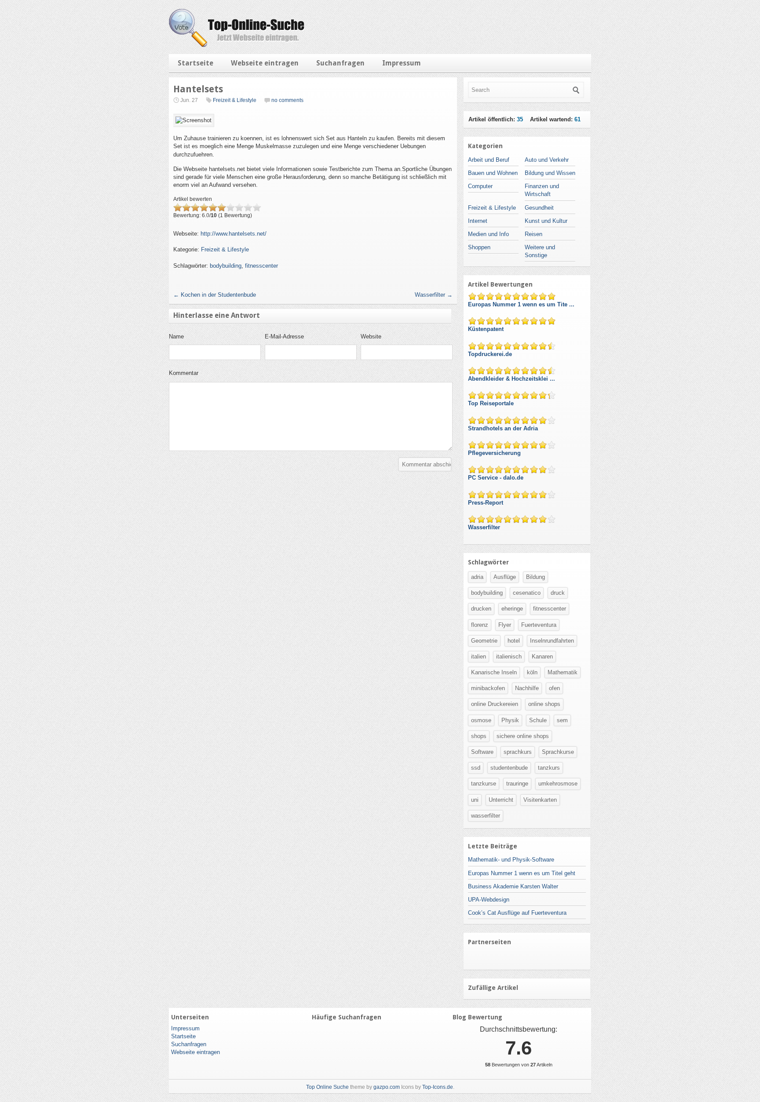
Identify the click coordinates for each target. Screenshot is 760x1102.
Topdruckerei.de (491, 354)
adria (477, 577)
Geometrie (484, 640)
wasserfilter (485, 815)
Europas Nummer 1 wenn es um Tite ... (522, 304)
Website (371, 336)
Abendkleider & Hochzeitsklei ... (512, 378)
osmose (481, 720)
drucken (481, 608)
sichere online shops (523, 736)
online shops (544, 704)
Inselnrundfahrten (552, 640)
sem (562, 720)
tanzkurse (483, 783)
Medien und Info (488, 234)
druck (558, 592)
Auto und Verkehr (547, 159)
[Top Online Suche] (237, 45)
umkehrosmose (557, 783)
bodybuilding (225, 265)
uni (475, 799)
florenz (479, 625)
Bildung (535, 577)
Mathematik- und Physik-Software (511, 859)
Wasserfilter (434, 294)
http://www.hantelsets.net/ (234, 233)
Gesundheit (539, 207)
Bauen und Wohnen (493, 173)
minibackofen (488, 688)
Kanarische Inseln (494, 672)
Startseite (195, 63)
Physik (510, 720)
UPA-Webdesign (488, 899)
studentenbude (509, 767)
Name (176, 336)
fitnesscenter (261, 265)
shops (478, 736)
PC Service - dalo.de (496, 477)
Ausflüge (504, 577)
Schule (538, 720)
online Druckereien (494, 704)
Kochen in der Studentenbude (214, 294)
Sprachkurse (558, 752)
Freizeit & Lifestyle (234, 100)
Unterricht (501, 799)
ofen (554, 688)
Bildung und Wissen (550, 173)
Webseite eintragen (265, 63)
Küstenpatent (486, 329)
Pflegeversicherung (495, 453)
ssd (475, 767)
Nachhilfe (527, 688)
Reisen (533, 234)
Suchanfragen (340, 63)
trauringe (517, 783)
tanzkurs (549, 767)
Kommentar (183, 373)
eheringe (512, 608)
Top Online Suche (327, 1087)
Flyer (504, 625)
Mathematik (562, 672)
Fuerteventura (538, 625)
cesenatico (527, 592)
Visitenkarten (540, 799)
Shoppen (479, 247)
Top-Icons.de (437, 1087)
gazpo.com (386, 1087)
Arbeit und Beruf (488, 159)
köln (532, 672)
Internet (477, 221)
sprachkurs (518, 752)
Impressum (401, 63)
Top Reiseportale (491, 403)
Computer (480, 186)
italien (478, 656)
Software (482, 752)
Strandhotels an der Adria (504, 428)
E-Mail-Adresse (284, 336)
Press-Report (486, 502)
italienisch (509, 656)
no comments (287, 100)
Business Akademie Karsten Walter (513, 886)
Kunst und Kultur (546, 221)
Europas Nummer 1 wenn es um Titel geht (521, 873)
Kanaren (542, 656)
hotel (514, 640)
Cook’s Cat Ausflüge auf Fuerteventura (517, 912)
